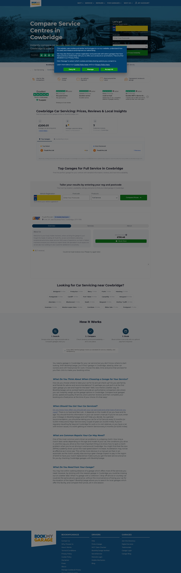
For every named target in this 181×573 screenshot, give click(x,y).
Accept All (109, 69)
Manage (90, 69)
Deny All (72, 69)
